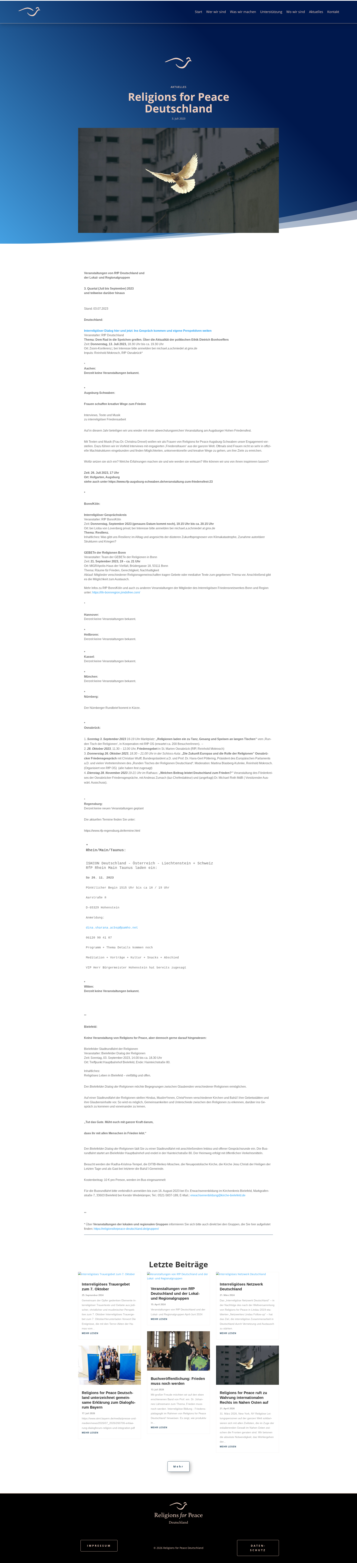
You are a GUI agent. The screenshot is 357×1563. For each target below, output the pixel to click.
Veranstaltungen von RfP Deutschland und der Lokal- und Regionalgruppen (175, 1293)
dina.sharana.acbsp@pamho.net (112, 927)
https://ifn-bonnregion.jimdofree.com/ (116, 592)
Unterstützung (271, 11)
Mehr (178, 1466)
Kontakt (333, 11)
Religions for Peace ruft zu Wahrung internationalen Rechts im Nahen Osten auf (244, 1397)
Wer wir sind (216, 11)
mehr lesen (90, 1333)
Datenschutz (258, 1548)
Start (198, 11)
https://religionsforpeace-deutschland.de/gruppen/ (126, 1228)
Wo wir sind (295, 11)
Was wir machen (243, 11)
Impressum (99, 1545)
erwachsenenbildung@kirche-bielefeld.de (217, 1195)
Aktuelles (316, 11)
